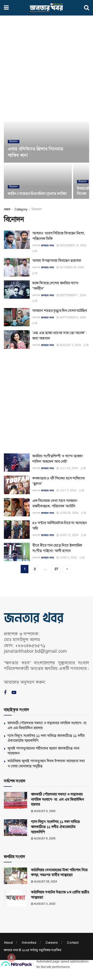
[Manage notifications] (11, 958)
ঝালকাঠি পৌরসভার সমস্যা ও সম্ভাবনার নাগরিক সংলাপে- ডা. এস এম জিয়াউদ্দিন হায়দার (57, 799)
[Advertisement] (46, 67)
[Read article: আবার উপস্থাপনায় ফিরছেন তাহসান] (17, 267)
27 (56, 569)
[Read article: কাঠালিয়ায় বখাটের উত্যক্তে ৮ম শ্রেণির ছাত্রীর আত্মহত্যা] (15, 898)
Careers (51, 943)
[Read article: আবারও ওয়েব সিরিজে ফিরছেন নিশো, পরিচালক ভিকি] (17, 240)
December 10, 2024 (73, 245)
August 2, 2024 (70, 345)
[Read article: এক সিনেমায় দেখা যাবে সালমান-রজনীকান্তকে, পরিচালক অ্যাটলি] (17, 507)
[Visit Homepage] (46, 7)
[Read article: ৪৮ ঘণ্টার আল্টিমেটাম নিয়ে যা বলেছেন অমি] (17, 529)
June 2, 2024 (68, 557)
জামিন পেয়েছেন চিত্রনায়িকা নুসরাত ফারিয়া (37, 193)
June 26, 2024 (69, 513)
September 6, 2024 (72, 317)
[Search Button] (86, 7)
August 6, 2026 (44, 811)
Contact (73, 943)
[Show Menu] (6, 7)
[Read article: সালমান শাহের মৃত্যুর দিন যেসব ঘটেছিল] (17, 317)
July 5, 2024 (67, 490)
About (8, 943)
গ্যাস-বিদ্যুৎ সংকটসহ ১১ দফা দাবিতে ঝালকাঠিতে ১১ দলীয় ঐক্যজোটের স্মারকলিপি (55, 827)
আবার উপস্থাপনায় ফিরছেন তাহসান (56, 260)
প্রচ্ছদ (7, 209)
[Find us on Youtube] (14, 693)
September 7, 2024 (72, 295)
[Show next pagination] (67, 569)
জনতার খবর (47, 245)
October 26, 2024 (71, 267)
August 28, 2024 (45, 881)
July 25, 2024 (68, 468)
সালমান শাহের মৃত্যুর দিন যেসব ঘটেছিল (59, 310)
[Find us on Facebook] (5, 693)
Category (20, 209)
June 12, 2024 (69, 535)
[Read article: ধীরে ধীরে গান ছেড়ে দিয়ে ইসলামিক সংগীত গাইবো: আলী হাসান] (17, 552)
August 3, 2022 (44, 903)
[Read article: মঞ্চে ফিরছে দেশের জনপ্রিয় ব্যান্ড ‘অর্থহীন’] (17, 289)
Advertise (29, 943)
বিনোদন (13, 141)
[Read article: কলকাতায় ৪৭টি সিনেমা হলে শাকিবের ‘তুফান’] (17, 485)
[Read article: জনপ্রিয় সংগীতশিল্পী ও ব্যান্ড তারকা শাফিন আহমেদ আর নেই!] (17, 462)
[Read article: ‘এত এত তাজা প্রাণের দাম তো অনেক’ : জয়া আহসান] (17, 339)
